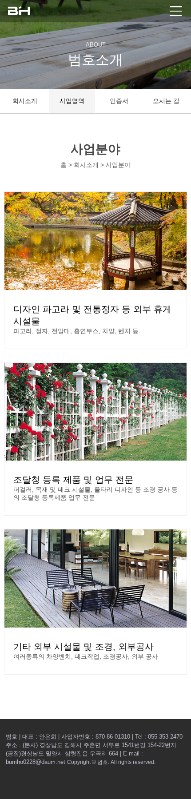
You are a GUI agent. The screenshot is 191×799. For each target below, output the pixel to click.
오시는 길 (166, 100)
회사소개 (24, 100)
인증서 (119, 100)
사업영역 (72, 100)
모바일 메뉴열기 (176, 11)
